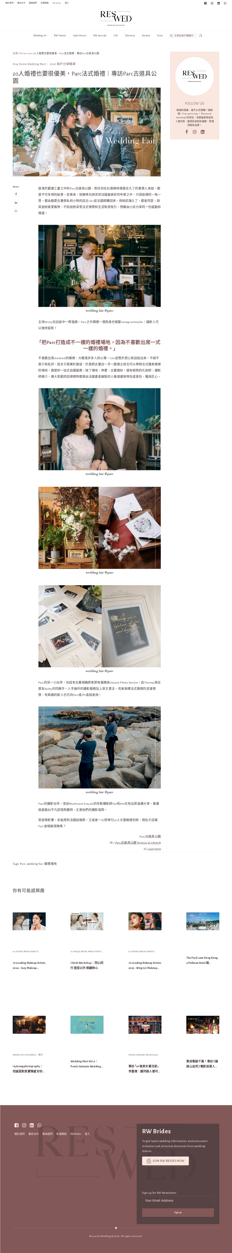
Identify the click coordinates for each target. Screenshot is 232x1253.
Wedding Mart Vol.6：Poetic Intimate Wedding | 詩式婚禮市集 (86, 1066)
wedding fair (35, 863)
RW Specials (100, 35)
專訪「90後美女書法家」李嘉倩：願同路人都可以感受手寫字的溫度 (145, 1071)
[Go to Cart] (200, 36)
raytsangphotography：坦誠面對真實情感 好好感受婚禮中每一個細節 (28, 1071)
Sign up (178, 1212)
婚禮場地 (50, 863)
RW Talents (60, 35)
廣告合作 (21, 3)
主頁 (15, 53)
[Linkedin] (16, 202)
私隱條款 (45, 3)
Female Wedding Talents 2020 (143, 1055)
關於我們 (9, 3)
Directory (130, 35)
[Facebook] (16, 194)
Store (160, 35)
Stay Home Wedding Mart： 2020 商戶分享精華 (44, 64)
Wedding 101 (40, 35)
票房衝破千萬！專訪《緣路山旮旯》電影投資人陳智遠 (202, 1066)
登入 (67, 3)
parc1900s (154, 848)
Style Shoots (79, 35)
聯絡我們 (33, 3)
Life (116, 35)
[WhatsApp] (16, 211)
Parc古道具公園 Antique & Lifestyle (138, 842)
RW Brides (57, 3)
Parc (22, 863)
